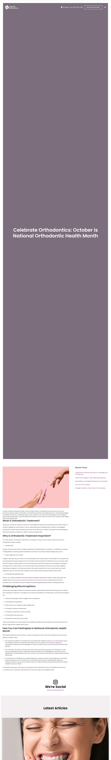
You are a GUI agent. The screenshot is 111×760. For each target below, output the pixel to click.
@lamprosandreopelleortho (55, 690)
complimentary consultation (12, 670)
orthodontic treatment (16, 525)
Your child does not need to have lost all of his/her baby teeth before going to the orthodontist (33, 649)
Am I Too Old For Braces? (82, 485)
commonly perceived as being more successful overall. (30, 580)
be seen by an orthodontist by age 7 (57, 641)
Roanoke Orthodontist (30, 670)
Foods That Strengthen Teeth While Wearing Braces (90, 478)
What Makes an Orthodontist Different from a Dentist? (91, 481)
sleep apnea (59, 552)
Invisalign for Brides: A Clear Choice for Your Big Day (90, 488)
